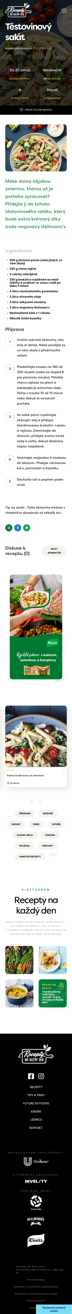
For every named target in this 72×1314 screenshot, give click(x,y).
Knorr (36, 1111)
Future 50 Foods (36, 1103)
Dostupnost (36, 1307)
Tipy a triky (36, 1095)
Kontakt (36, 1128)
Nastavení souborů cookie (54, 1309)
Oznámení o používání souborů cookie (36, 1286)
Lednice (36, 1119)
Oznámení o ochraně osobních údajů (36, 1293)
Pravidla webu (36, 1279)
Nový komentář (54, 550)
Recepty (36, 1087)
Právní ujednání (36, 1300)
